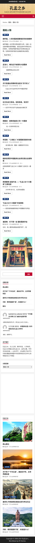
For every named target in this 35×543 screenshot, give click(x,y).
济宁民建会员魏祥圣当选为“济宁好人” (16, 83)
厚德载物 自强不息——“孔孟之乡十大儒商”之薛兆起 (17, 183)
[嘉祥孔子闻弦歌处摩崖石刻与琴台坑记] (17, 489)
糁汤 (4, 306)
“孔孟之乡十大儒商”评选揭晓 (13, 203)
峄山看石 (5, 287)
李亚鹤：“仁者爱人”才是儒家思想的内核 (17, 139)
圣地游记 (7, 439)
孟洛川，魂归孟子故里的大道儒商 (15, 64)
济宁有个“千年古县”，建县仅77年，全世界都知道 (17, 473)
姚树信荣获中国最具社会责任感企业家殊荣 (17, 159)
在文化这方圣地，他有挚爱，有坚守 (16, 102)
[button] (3, 16)
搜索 (28, 274)
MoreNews (12, 541)
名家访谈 (7, 524)
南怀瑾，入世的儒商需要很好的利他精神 (17, 39)
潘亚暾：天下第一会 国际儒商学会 (15, 222)
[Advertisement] (17, 393)
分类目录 (5, 364)
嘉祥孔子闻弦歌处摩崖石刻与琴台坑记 (15, 298)
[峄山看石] (17, 432)
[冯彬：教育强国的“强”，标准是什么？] (17, 517)
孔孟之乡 (17, 8)
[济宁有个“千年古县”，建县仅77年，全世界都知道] (17, 459)
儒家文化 (7, 497)
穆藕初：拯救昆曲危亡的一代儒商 (15, 121)
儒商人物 (6, 35)
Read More (8, 55)
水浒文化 (7, 467)
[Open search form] (33, 16)
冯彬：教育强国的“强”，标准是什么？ (15, 302)
